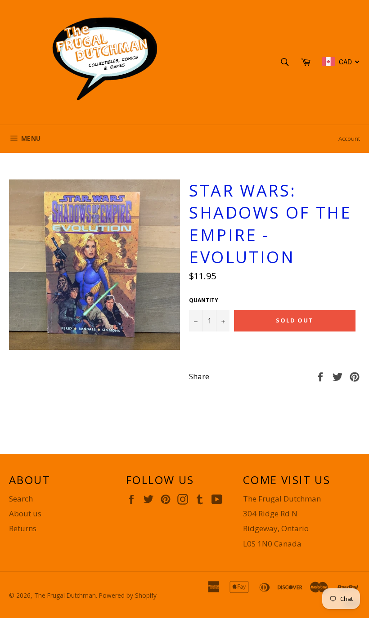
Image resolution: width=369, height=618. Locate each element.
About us (25, 513)
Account (349, 138)
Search (21, 498)
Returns (22, 528)
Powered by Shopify (128, 595)
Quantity (203, 300)
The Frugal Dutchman (65, 595)
